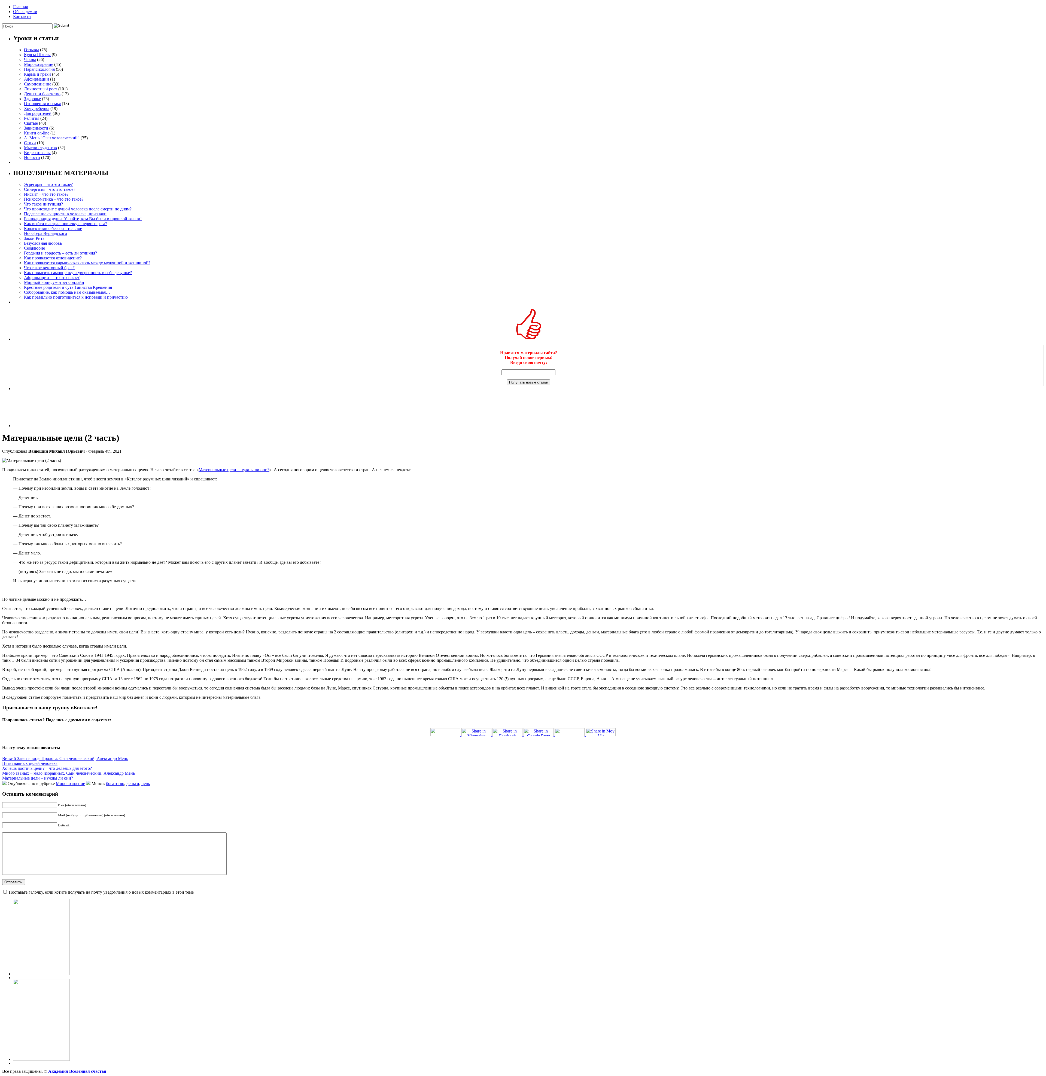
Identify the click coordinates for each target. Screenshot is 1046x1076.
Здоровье (32, 98)
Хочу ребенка (36, 108)
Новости (32, 157)
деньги (132, 783)
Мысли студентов (40, 147)
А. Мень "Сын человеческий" (52, 138)
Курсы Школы (37, 54)
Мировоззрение (38, 64)
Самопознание (37, 84)
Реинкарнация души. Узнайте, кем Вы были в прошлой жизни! (83, 218)
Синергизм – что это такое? (49, 189)
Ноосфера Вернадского (45, 233)
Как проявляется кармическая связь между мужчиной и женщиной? (87, 262)
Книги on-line (36, 133)
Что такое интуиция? (43, 204)
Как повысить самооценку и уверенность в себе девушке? (78, 272)
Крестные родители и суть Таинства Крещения (68, 287)
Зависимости (36, 128)
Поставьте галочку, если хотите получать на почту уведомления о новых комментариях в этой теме (101, 892)
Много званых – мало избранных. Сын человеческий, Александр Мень (68, 773)
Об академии (25, 11)
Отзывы (31, 49)
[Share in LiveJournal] (569, 734)
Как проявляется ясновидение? (53, 258)
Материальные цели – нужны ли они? (234, 469)
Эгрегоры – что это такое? (48, 184)
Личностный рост (40, 89)
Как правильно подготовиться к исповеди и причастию (76, 297)
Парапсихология (39, 69)
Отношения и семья (42, 103)
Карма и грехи (37, 74)
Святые (31, 123)
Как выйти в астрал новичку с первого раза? (65, 223)
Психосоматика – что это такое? (53, 199)
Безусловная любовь (43, 243)
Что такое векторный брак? (49, 267)
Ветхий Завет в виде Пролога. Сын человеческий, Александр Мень (65, 758)
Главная (20, 6)
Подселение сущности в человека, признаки (65, 213)
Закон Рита (34, 238)
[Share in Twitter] (445, 734)
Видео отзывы (37, 152)
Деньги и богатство (42, 93)
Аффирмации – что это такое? (52, 277)
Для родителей (37, 113)
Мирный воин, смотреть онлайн (54, 282)
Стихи (30, 142)
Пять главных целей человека (29, 763)
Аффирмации (36, 79)
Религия (31, 118)
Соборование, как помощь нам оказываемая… (67, 292)
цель (145, 783)
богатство (115, 783)
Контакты (22, 16)
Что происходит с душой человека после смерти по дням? (78, 209)
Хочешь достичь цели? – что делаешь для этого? (47, 768)
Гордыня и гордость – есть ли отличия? (60, 253)
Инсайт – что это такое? (46, 194)
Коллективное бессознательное (53, 228)
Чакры (30, 59)
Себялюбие (34, 248)
